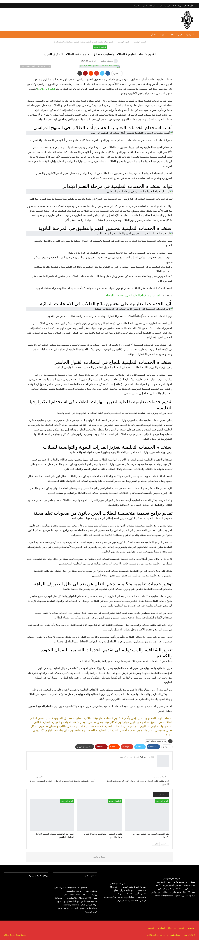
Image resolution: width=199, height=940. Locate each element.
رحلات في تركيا (123, 900)
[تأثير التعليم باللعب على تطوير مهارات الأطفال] (147, 815)
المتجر (160, 6)
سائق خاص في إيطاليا (172, 892)
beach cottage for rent (164, 895)
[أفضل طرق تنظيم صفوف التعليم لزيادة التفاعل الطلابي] (52, 815)
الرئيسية (167, 6)
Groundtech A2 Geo (77, 894)
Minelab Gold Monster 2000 (79, 898)
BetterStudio (20, 935)
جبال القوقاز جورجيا (126, 897)
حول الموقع (176, 34)
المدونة (136, 6)
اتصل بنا (144, 6)
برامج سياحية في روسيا (177, 882)
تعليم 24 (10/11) (46, 88)
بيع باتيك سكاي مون (71, 901)
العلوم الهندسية (100, 47)
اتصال (153, 34)
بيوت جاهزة (180, 895)
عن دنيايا (152, 6)
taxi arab (134, 900)
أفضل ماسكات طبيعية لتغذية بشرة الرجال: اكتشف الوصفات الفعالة (62, 781)
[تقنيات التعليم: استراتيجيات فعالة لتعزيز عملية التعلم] (99, 815)
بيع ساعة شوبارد (126, 890)
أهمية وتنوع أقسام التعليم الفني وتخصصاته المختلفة (132, 295)
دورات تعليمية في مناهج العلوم (156, 741)
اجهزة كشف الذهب (131, 887)
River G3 (186, 892)
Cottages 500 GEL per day (76, 887)
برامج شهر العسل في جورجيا (76, 908)
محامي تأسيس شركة (172, 885)
